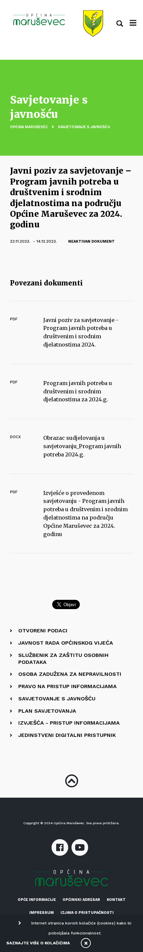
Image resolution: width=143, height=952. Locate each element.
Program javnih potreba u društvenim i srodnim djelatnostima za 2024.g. (77, 391)
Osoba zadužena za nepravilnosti (69, 674)
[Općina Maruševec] (39, 19)
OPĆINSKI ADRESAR (81, 900)
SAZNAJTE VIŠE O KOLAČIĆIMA (38, 943)
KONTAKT (116, 900)
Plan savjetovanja (47, 711)
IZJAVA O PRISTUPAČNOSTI (87, 913)
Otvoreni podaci (43, 630)
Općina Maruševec (29, 127)
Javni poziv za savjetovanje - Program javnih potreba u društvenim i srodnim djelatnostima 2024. (80, 332)
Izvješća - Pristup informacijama (69, 723)
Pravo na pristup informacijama (67, 686)
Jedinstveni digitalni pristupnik (67, 735)
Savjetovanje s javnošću (84, 127)
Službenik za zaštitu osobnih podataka (63, 658)
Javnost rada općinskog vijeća (65, 643)
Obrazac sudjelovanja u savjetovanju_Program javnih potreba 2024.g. (82, 446)
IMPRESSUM (41, 913)
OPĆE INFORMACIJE (37, 900)
